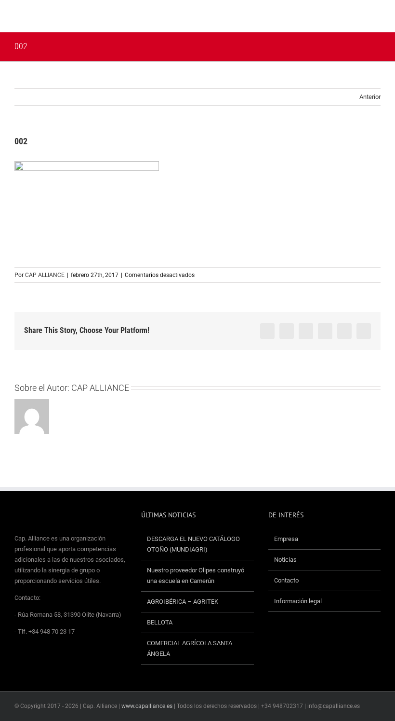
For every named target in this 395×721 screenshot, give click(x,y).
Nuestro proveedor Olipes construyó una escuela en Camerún (195, 575)
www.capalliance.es (146, 706)
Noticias (285, 559)
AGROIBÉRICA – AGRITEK (183, 601)
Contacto (286, 580)
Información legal (298, 601)
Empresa (286, 538)
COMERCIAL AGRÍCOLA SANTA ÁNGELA (189, 648)
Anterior (370, 96)
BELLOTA (159, 622)
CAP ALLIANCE (45, 275)
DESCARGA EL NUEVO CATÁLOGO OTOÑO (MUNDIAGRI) (193, 544)
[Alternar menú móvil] (377, 17)
